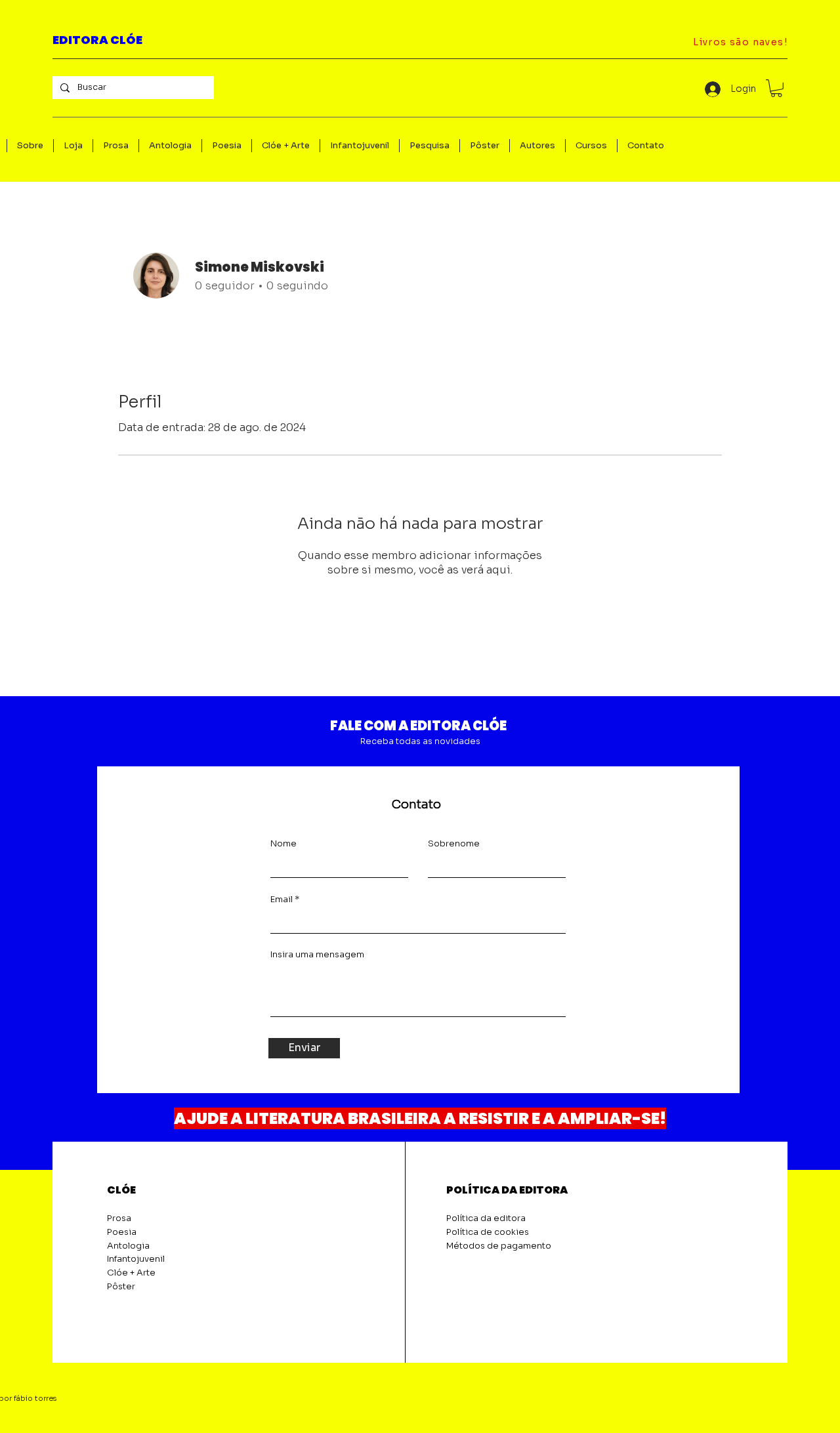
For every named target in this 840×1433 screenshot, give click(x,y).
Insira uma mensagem (317, 954)
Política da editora (486, 1218)
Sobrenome (454, 843)
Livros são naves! (740, 42)
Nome (283, 843)
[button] (776, 88)
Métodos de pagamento (498, 1245)
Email (281, 899)
